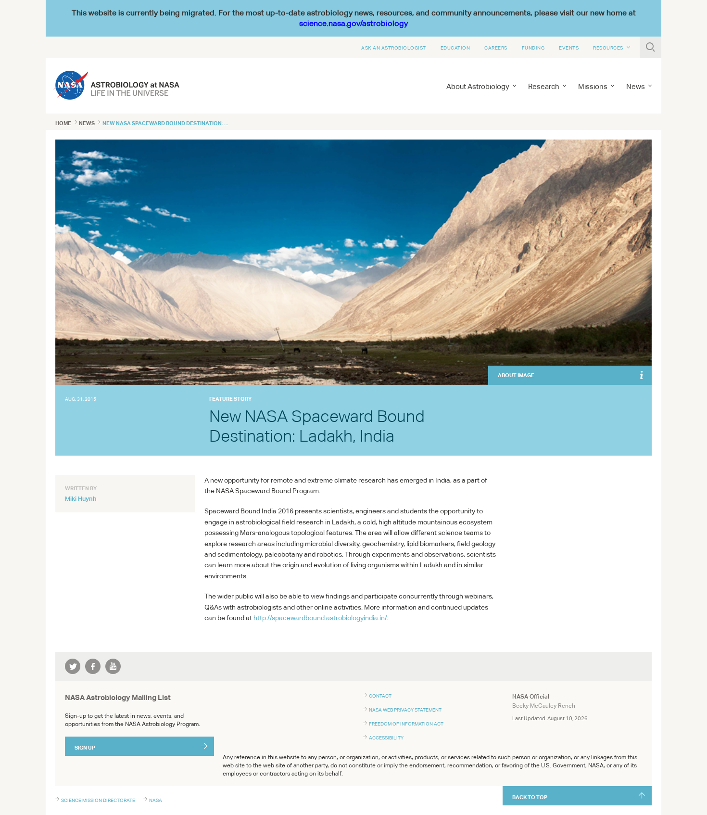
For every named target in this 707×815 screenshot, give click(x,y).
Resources (608, 48)
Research (543, 86)
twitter (72, 666)
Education (455, 48)
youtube (113, 666)
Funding (533, 48)
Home (63, 123)
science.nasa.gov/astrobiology (353, 23)
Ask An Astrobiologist (393, 48)
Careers (495, 48)
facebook (93, 666)
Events (569, 48)
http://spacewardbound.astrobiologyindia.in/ (320, 618)
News (87, 123)
